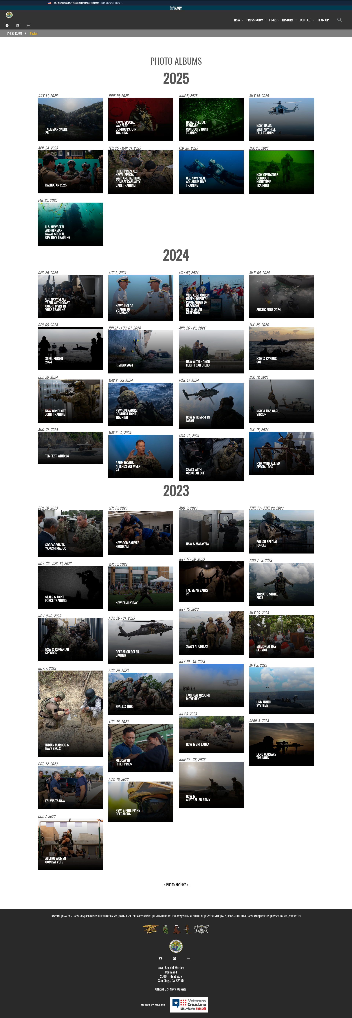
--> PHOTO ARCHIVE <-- (176, 884)
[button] (112, 3)
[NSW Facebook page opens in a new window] (7, 25)
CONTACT (306, 20)
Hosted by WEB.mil (153, 1004)
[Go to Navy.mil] (176, 7)
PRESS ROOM (254, 20)
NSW (237, 20)
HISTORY (288, 20)
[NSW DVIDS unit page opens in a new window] (28, 25)
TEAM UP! (323, 20)
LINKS (272, 20)
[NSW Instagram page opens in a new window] (17, 25)
